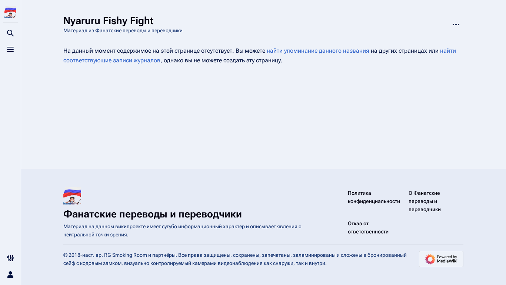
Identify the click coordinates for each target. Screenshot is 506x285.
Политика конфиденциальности (374, 197)
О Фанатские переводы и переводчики (425, 201)
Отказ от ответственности (368, 227)
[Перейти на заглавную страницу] (10, 11)
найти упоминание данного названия (318, 50)
